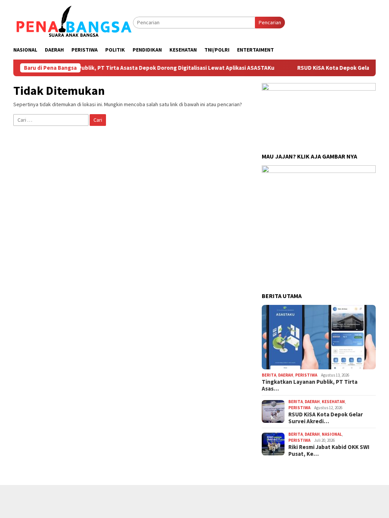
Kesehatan (333, 401)
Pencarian (270, 22)
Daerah (285, 375)
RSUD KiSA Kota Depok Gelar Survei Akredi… (325, 418)
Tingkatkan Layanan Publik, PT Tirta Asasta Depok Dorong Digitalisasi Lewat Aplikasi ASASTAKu (139, 67)
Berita (269, 375)
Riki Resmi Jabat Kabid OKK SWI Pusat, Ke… (328, 450)
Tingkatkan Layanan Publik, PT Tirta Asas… (309, 385)
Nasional (332, 434)
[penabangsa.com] (73, 22)
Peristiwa (306, 375)
